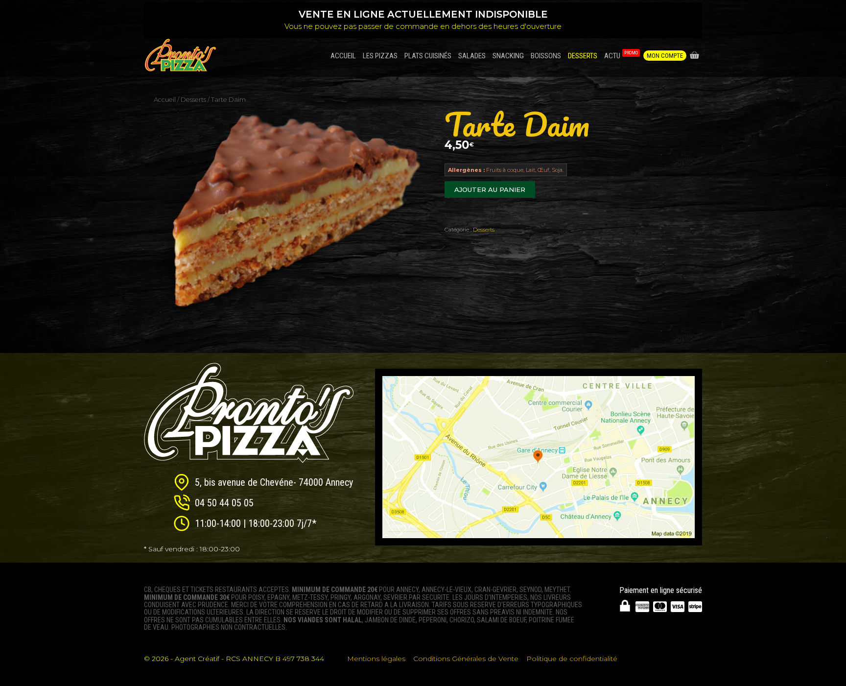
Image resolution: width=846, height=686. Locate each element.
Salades (472, 55)
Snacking (508, 55)
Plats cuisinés (427, 55)
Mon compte (665, 55)
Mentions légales (376, 658)
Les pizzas (380, 55)
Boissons (546, 55)
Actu (621, 55)
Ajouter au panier (489, 189)
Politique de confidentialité (571, 658)
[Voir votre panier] (694, 55)
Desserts (582, 55)
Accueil (343, 55)
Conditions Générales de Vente (465, 658)
